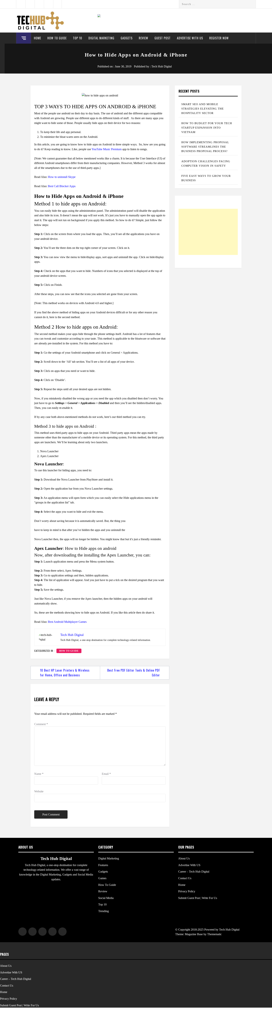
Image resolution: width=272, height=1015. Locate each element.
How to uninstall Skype (61, 176)
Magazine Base (194, 934)
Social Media (106, 898)
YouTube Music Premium (107, 149)
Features (103, 865)
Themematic (214, 934)
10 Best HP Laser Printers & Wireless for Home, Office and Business (65, 672)
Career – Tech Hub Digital (193, 871)
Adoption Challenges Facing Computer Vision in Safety (205, 163)
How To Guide (57, 38)
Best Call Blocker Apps (61, 186)
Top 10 (77, 38)
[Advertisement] (208, 232)
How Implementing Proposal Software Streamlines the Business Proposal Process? (205, 147)
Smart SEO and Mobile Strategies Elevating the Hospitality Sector (202, 109)
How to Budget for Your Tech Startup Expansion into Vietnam (206, 128)
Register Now (219, 38)
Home (37, 38)
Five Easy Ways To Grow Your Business (206, 178)
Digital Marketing (101, 38)
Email (106, 773)
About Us (184, 858)
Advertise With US (190, 38)
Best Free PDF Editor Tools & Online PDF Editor (133, 672)
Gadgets (126, 38)
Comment (41, 724)
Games (102, 878)
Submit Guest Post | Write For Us (197, 898)
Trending (103, 911)
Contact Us (184, 878)
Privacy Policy (186, 891)
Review (143, 38)
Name (38, 773)
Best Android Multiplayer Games (67, 621)
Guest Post (163, 38)
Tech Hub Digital (161, 66)
